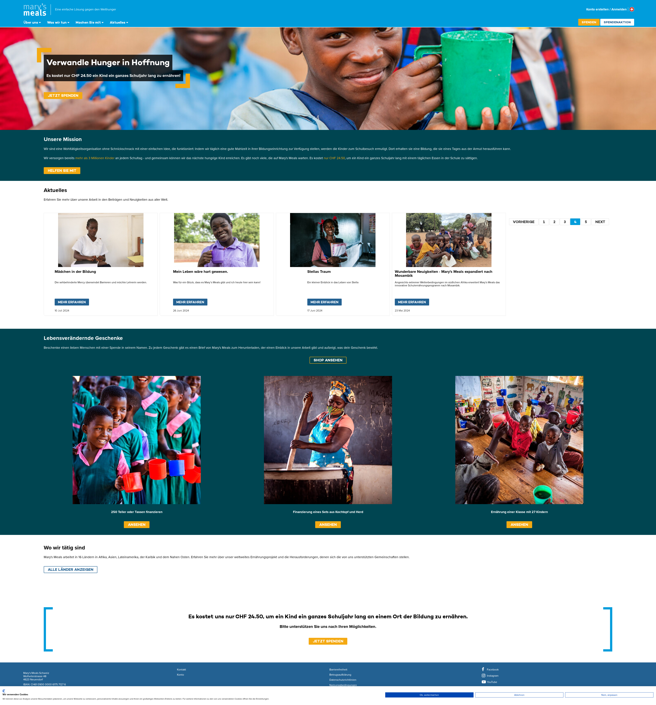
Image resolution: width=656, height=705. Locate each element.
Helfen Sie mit (62, 170)
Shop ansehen (328, 360)
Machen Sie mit (88, 22)
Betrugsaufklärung (340, 674)
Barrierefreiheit (338, 669)
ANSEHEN (137, 524)
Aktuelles (117, 22)
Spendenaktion (617, 22)
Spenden (589, 22)
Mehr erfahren (73, 302)
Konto (180, 674)
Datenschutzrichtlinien (342, 680)
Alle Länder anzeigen (70, 569)
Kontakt (181, 669)
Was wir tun (57, 22)
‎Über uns (31, 22)
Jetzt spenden (63, 95)
